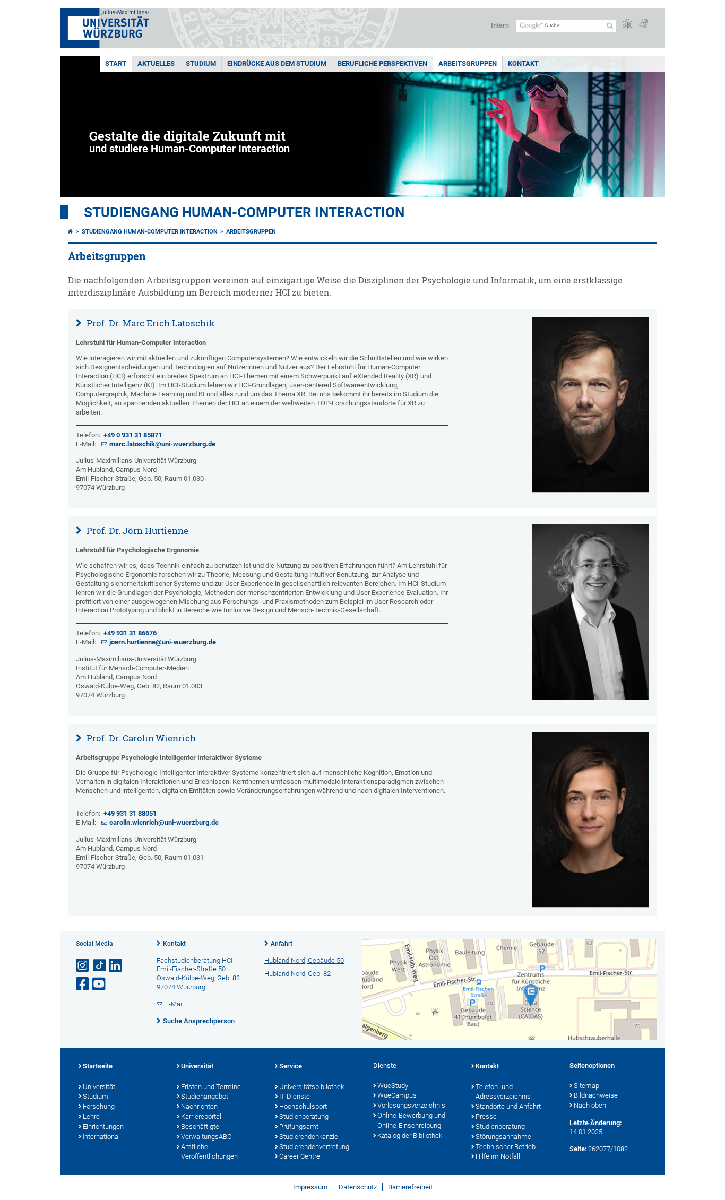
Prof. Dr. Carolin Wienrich (140, 738)
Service (290, 1066)
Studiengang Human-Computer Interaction (244, 212)
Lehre (91, 1116)
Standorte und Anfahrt (508, 1106)
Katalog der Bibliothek (409, 1135)
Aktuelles (156, 63)
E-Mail (174, 1004)
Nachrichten (199, 1106)
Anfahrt (281, 943)
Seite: (577, 1149)
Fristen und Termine (211, 1087)
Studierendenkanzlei (309, 1137)
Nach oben (590, 1105)
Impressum (310, 1187)
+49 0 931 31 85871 (132, 435)
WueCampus (397, 1095)
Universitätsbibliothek (311, 1087)
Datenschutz (358, 1187)
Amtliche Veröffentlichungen (209, 1152)
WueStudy (392, 1086)
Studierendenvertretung (314, 1147)
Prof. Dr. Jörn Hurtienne (136, 530)
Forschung (99, 1106)
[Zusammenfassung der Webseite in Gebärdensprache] (643, 24)
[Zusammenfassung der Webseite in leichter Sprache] (627, 24)
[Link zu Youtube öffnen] (99, 984)
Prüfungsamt (298, 1126)
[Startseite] (70, 231)
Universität (99, 1087)
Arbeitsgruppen (467, 63)
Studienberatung (304, 1116)
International (101, 1137)
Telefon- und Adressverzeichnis (503, 1092)
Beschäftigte (200, 1126)
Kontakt (523, 63)
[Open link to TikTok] (99, 965)
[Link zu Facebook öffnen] (83, 984)
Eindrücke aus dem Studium (276, 63)
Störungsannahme (503, 1137)
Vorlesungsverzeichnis (411, 1105)
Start (115, 63)
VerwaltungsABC (206, 1137)
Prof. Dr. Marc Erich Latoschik (149, 323)
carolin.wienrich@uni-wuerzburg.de (164, 822)
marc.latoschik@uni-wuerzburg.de (162, 444)
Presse (486, 1116)
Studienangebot (204, 1096)
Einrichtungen (103, 1126)
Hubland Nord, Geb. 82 (297, 974)
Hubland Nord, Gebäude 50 (304, 960)
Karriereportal (201, 1116)
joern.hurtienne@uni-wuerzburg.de (162, 642)
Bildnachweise (596, 1095)
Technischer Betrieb (506, 1147)
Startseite (98, 1066)
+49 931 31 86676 (130, 633)
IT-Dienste (294, 1096)
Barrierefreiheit (410, 1187)
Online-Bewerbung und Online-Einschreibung (411, 1120)
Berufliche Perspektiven (382, 63)
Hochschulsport (303, 1106)
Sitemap (586, 1086)
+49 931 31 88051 (130, 813)
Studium (201, 63)
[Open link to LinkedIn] (116, 965)
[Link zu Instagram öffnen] (83, 965)
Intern (500, 25)
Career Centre (299, 1156)
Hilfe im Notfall (498, 1156)
